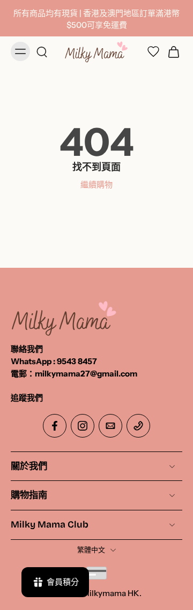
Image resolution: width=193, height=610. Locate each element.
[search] (42, 51)
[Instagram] (82, 426)
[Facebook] (54, 426)
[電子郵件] (110, 426)
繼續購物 (96, 184)
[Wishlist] (153, 52)
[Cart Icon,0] (170, 52)
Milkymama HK (110, 593)
